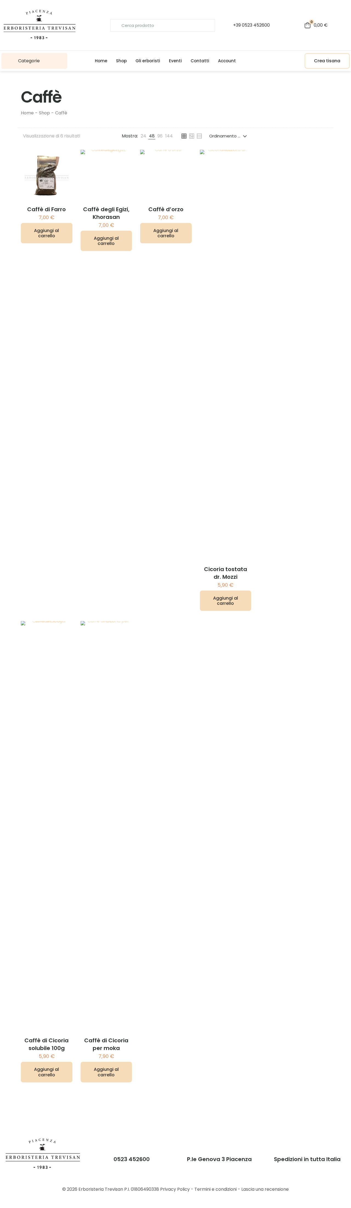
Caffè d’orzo (165, 209)
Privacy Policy (175, 1189)
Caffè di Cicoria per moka (106, 1044)
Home (27, 113)
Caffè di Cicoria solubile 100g (46, 1044)
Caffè (61, 113)
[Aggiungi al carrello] (65, 157)
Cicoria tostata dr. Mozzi (225, 573)
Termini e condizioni (215, 1189)
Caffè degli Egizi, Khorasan (106, 213)
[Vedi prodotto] (65, 169)
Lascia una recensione (265, 1189)
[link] (143, 136)
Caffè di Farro (46, 209)
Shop (44, 113)
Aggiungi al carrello (46, 233)
